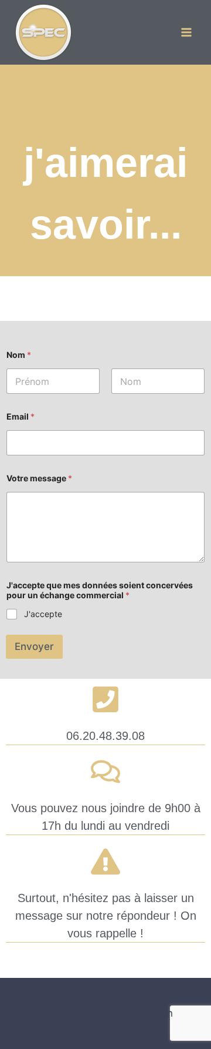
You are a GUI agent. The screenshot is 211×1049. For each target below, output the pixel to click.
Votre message (39, 478)
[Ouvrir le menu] (186, 32)
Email (20, 416)
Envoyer (34, 646)
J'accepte (43, 614)
